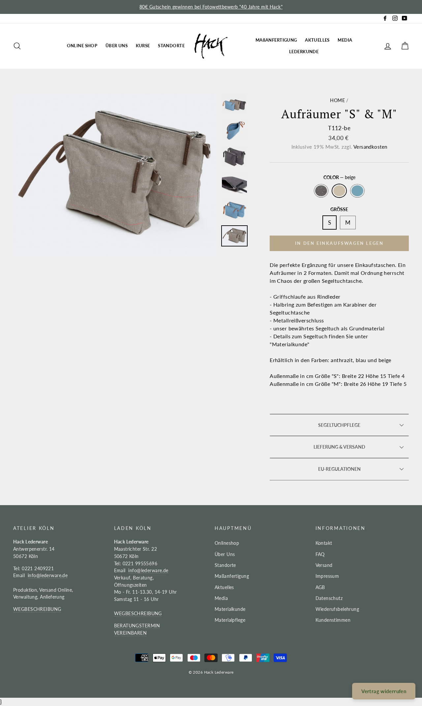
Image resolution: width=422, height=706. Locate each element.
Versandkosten (370, 147)
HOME (337, 100)
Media (221, 598)
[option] (211, 7)
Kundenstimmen (333, 620)
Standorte (225, 565)
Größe (339, 209)
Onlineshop (227, 543)
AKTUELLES (317, 40)
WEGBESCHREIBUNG (37, 609)
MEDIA (345, 40)
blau (357, 191)
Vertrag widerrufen (383, 691)
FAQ (320, 554)
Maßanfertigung (232, 576)
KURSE (143, 45)
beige (339, 191)
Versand (324, 565)
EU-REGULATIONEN (339, 469)
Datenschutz (329, 598)
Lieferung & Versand (339, 447)
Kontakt (324, 543)
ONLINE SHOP (82, 45)
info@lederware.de (48, 575)
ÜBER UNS (117, 45)
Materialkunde (230, 609)
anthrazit (321, 191)
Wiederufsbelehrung (337, 609)
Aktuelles (224, 587)
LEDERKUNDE (303, 51)
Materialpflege (230, 620)
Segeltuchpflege (339, 425)
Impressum (327, 576)
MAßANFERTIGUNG (276, 40)
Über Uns (225, 554)
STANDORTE (171, 45)
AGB (320, 587)
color (339, 177)
